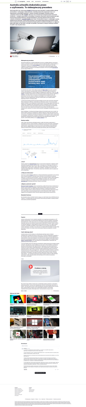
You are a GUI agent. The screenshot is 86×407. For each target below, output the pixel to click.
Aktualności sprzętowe (31, 389)
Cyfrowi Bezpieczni (45, 1)
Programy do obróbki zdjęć (18, 388)
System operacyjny (31, 391)
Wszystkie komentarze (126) (39, 372)
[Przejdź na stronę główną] (16, 2)
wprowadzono (55, 67)
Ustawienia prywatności (57, 399)
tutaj (31, 405)
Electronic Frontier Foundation (27, 186)
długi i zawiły (45, 89)
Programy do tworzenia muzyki (18, 389)
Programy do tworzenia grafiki (18, 394)
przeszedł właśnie (26, 19)
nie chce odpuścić (36, 65)
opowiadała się (24, 181)
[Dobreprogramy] (22, 1)
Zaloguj (67, 1)
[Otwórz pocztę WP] (61, 1)
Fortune (31, 174)
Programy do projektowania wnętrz (19, 390)
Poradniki (30, 388)
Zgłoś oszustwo (38, 1)
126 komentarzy (52, 56)
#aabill (26, 14)
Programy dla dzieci (17, 393)
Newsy (33, 1)
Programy (28, 1)
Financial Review (32, 163)
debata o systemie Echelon (26, 240)
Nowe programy (17, 395)
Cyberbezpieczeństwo (31, 390)
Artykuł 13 (29, 10)
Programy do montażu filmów (18, 391)
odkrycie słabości (40, 117)
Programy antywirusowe (18, 392)
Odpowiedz (25, 369)
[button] (64, 1)
